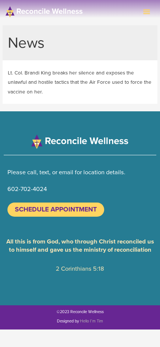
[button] (146, 11)
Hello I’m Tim (91, 321)
